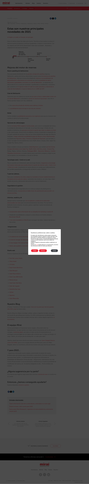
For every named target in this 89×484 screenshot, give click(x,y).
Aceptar (34, 250)
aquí (37, 244)
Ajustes (54, 250)
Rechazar (43, 250)
